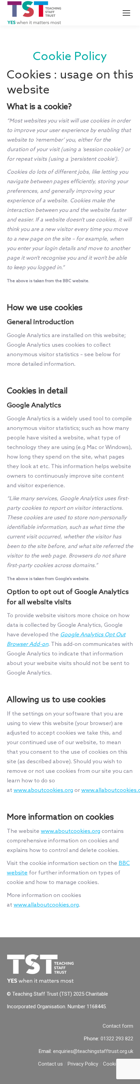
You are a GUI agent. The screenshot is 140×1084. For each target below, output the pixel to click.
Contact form (118, 1026)
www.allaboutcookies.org (46, 905)
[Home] (41, 981)
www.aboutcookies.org (43, 790)
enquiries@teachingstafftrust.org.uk (93, 1051)
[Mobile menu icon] (126, 13)
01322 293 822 (117, 1039)
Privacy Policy (83, 1064)
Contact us (50, 1064)
